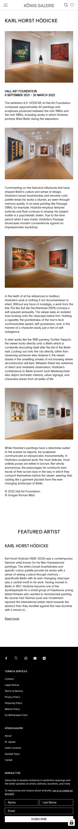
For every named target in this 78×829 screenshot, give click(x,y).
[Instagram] (25, 658)
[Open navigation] (6, 5)
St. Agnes (10, 742)
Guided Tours (12, 754)
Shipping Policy (13, 703)
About (8, 735)
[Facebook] (6, 658)
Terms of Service (14, 691)
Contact (9, 679)
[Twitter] (16, 658)
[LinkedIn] (44, 658)
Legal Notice (12, 685)
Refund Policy (12, 709)
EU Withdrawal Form (16, 715)
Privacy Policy (12, 697)
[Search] (66, 5)
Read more (12, 618)
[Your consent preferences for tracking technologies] (71, 822)
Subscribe (39, 819)
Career (8, 760)
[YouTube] (35, 658)
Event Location (13, 748)
